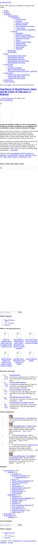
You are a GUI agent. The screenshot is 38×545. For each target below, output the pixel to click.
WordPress (3, 542)
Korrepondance (16, 486)
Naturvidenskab (16, 489)
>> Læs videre (13, 150)
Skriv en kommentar (6, 100)
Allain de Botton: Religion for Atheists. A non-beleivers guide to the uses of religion (6, 362)
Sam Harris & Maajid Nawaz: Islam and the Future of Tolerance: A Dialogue (18, 91)
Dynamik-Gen (17, 541)
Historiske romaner (17, 500)
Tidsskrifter (11, 517)
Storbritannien (23, 157)
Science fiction (16, 512)
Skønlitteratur (12, 495)
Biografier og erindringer (19, 475)
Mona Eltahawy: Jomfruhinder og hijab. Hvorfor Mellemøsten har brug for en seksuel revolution (19, 344)
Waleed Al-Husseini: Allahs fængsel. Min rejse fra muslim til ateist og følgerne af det (6, 343)
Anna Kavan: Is (32, 418)
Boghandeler (8, 514)
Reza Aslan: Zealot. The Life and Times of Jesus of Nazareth (31, 341)
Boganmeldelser (15, 153)
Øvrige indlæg (8, 515)
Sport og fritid (16, 493)
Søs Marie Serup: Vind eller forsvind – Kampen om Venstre (19, 361)
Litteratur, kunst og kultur (19, 488)
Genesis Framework (30, 541)
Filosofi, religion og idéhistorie (21, 481)
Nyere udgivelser (12, 155)
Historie (14, 484)
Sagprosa (21, 155)
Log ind (10, 542)
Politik (10, 157)
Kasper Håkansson (19, 418)
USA (29, 157)
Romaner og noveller (18, 510)
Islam (5, 157)
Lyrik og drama (16, 507)
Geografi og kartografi (18, 482)
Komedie (14, 503)
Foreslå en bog (31, 426)
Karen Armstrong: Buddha (31, 359)
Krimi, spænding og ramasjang (21, 505)
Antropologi (15, 474)
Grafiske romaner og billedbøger (22, 498)
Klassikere (15, 501)
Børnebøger (15, 496)
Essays (14, 479)
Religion (15, 157)
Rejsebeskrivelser (21, 477)
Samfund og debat (30, 155)
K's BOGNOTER (5, 2)
